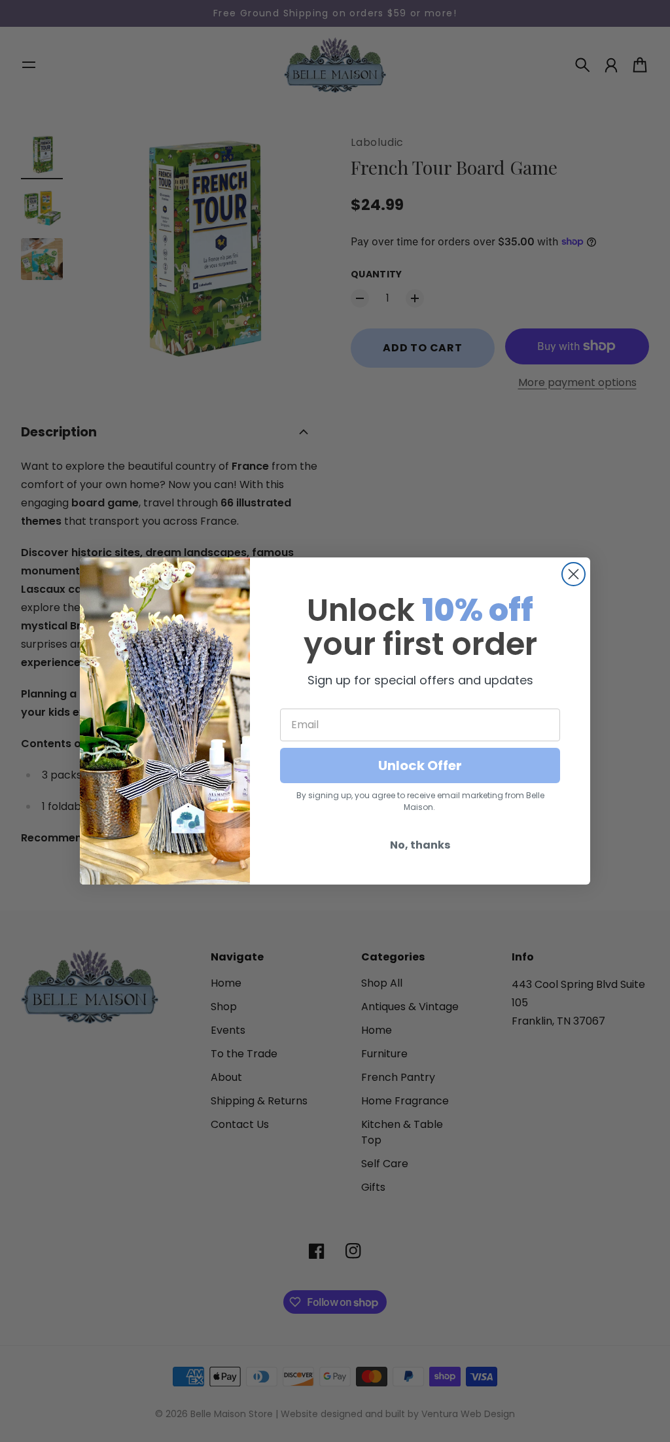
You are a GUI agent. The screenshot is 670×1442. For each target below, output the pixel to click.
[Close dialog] (573, 574)
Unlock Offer (420, 765)
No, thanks (420, 845)
